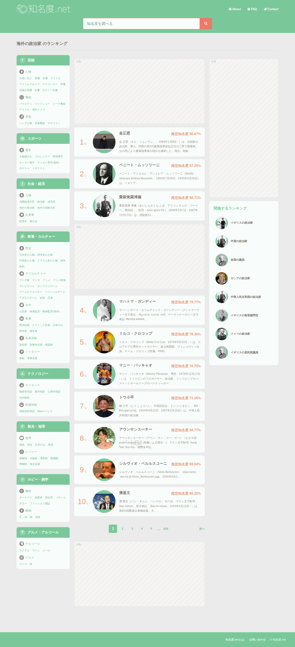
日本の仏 (58, 325)
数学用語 (40, 391)
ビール (46, 550)
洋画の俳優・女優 (29, 90)
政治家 (41, 201)
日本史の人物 (27, 254)
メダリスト (38, 168)
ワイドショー (42, 103)
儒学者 (33, 331)
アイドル (55, 78)
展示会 (33, 221)
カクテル (24, 550)
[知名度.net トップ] (44, 9)
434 (165, 528)
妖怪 (42, 297)
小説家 (23, 311)
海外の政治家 (27, 207)
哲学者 (23, 331)
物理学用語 (25, 391)
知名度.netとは (235, 639)
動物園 (54, 458)
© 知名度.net (278, 639)
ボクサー (24, 168)
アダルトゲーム (28, 297)
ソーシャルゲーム (55, 291)
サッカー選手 (27, 162)
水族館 (33, 458)
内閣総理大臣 (27, 201)
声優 (62, 84)
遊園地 (23, 458)
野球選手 (58, 156)
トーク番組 (59, 103)
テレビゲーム (27, 286)
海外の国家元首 (46, 207)
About (236, 9)
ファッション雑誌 (40, 503)
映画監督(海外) (51, 311)
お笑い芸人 (25, 78)
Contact (272, 9)
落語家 (23, 344)
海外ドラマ (38, 109)
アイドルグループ (29, 84)
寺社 (29, 444)
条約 (21, 266)
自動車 (38, 497)
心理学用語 (54, 391)
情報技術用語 (27, 411)
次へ (202, 528)
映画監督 (35, 311)
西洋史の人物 (45, 254)
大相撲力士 (25, 156)
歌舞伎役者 (36, 344)
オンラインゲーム (47, 286)
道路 (21, 444)
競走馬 (49, 497)
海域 (50, 444)
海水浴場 (35, 464)
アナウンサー (50, 84)
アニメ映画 (59, 280)
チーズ (23, 564)
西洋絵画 (24, 325)
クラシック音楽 (41, 325)
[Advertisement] (139, 91)
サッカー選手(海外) (48, 162)
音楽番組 (40, 123)
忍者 (50, 297)
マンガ (36, 280)
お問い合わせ (257, 639)
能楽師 (49, 344)
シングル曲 (25, 123)
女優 (45, 78)
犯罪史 (23, 221)
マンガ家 (24, 280)
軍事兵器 (32, 358)
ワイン (36, 550)
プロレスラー (42, 156)
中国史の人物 (27, 260)
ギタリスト (54, 123)
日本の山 (40, 444)
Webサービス (45, 411)
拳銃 (21, 358)
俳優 (37, 78)
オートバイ (25, 497)
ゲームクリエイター (30, 291)
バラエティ (25, 103)
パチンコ (61, 497)
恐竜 (37, 517)
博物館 (23, 464)
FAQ (253, 9)
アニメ (46, 280)
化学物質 (24, 397)
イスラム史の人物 (47, 260)
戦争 (62, 260)
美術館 (44, 458)
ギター (23, 503)
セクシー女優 (50, 90)
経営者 (51, 201)
